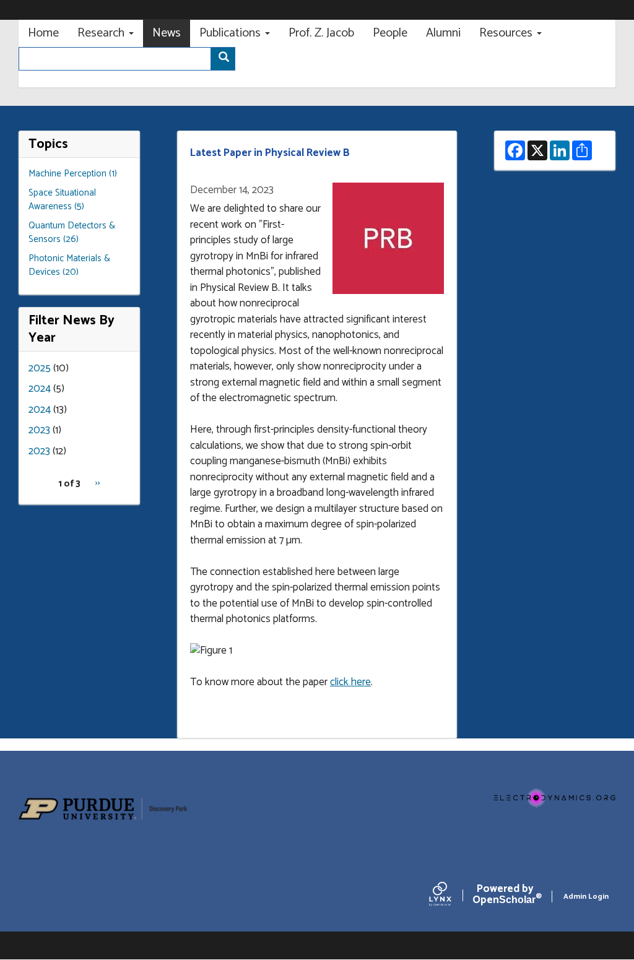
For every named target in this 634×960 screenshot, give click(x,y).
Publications (231, 33)
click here (350, 682)
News (166, 33)
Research (102, 33)
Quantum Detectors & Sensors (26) (71, 233)
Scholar (504, 897)
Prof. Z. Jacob (321, 33)
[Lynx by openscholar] (450, 896)
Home (43, 33)
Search (223, 59)
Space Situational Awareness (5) (62, 200)
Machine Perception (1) (72, 173)
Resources (507, 33)
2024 (39, 388)
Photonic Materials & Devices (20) (69, 265)
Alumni (443, 33)
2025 (39, 368)
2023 (39, 430)
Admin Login (586, 896)
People (390, 33)
